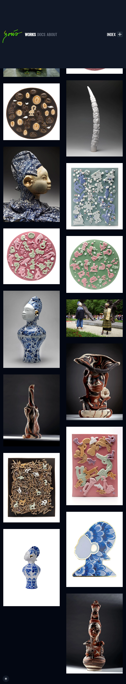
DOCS (41, 34)
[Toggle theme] (6, 678)
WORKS (30, 34)
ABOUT (52, 34)
